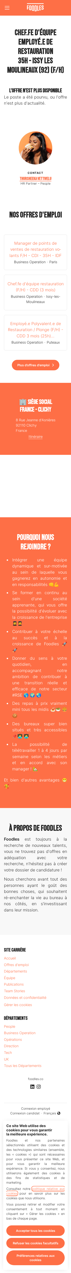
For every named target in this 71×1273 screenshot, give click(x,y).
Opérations (13, 1039)
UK (6, 1059)
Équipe (9, 978)
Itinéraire (36, 437)
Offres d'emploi (16, 965)
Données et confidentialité (25, 998)
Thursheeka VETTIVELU (35, 178)
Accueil (10, 958)
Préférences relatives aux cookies (36, 1258)
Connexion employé (35, 1108)
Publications (14, 984)
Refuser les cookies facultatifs (35, 1243)
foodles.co (35, 1079)
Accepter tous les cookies (35, 1231)
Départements (15, 971)
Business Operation (20, 1033)
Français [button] (52, 1113)
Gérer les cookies (18, 1005)
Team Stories (14, 991)
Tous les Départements (22, 1066)
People (9, 1026)
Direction (11, 1046)
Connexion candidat (25, 1113)
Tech (8, 1053)
